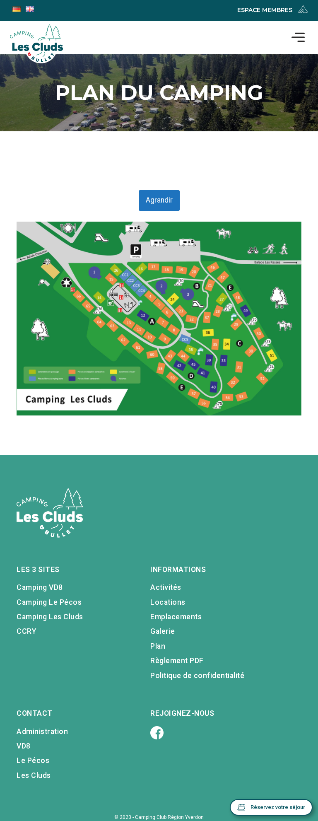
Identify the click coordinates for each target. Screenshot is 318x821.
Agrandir (159, 200)
